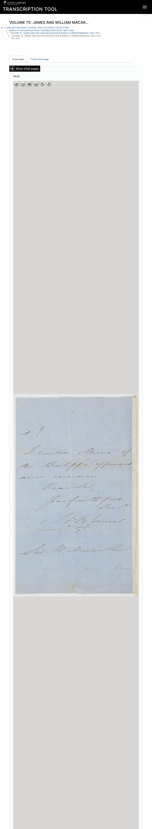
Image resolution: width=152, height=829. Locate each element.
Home (2, 27)
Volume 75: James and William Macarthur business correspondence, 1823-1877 (55, 33)
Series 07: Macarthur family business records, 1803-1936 (41, 30)
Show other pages (27, 68)
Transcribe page (40, 59)
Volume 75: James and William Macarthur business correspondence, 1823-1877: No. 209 (56, 37)
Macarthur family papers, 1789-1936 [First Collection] (38, 27)
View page (19, 59)
